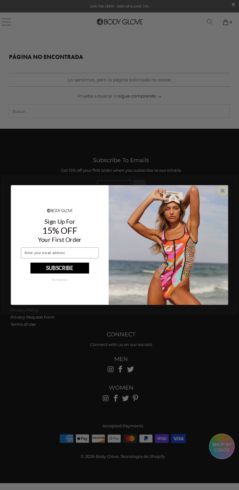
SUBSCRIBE (59, 268)
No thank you (59, 279)
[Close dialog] (222, 191)
